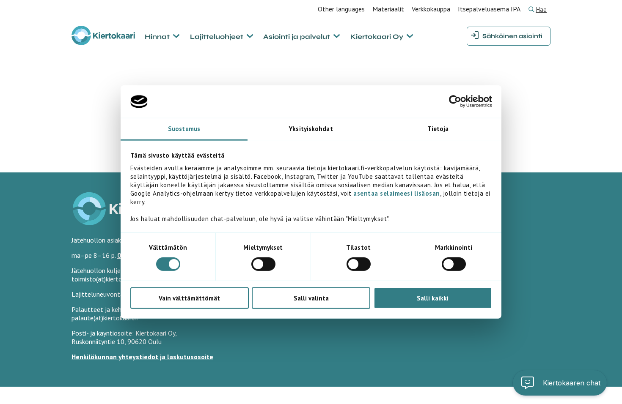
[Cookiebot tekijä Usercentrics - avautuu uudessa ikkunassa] (455, 101)
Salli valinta (311, 298)
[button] (560, 383)
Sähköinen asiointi (512, 36)
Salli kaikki (433, 298)
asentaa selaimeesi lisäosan (396, 193)
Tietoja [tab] (438, 129)
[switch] (263, 264)
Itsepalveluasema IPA (489, 9)
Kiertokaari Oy (376, 37)
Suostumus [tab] (184, 129)
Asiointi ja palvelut (296, 37)
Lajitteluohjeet (216, 37)
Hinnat (157, 37)
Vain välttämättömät (189, 298)
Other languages (341, 9)
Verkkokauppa (431, 9)
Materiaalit (388, 9)
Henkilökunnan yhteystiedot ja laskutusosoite (142, 356)
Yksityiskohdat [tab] (311, 129)
